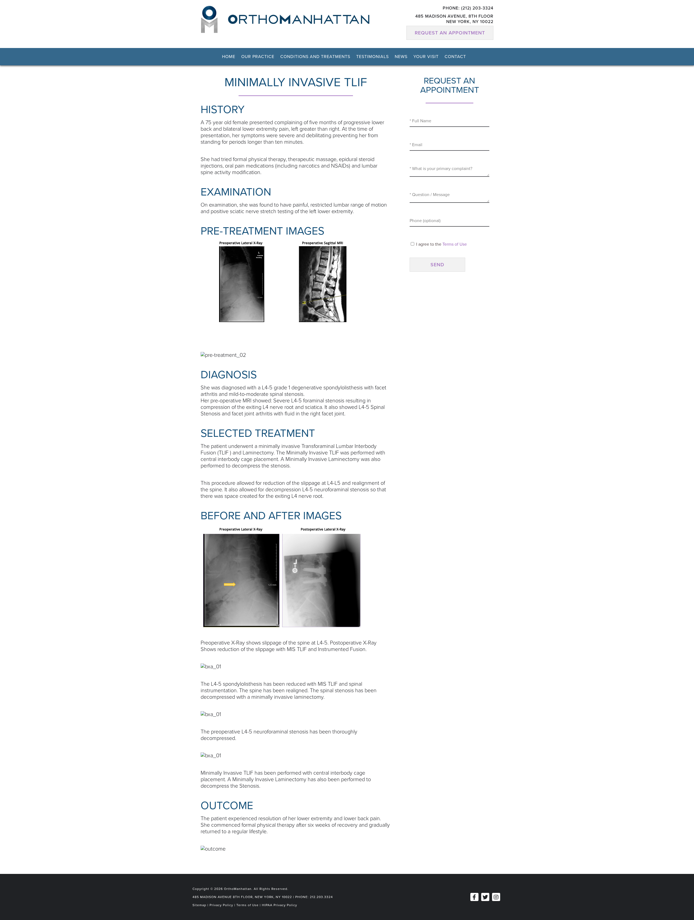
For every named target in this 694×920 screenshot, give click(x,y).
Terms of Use (454, 244)
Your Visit (426, 56)
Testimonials (372, 56)
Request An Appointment (450, 33)
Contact (455, 56)
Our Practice (257, 56)
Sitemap (199, 905)
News (401, 56)
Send (437, 265)
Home (228, 56)
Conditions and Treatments (315, 56)
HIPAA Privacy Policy (279, 905)
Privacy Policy (221, 905)
